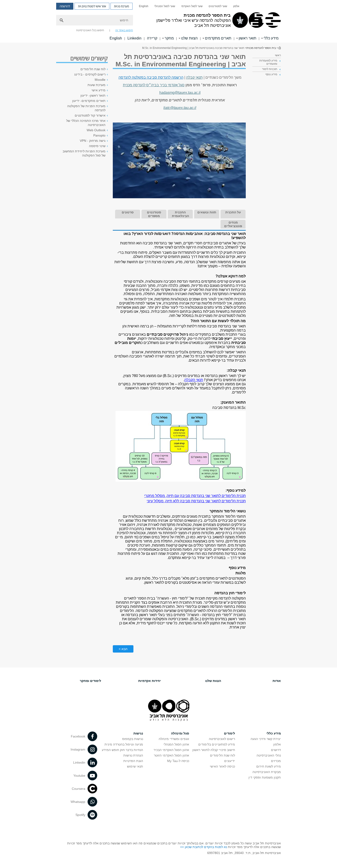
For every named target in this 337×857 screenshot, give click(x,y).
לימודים (229, 733)
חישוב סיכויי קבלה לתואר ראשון (213, 750)
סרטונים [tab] (128, 212)
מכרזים (276, 761)
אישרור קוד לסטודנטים (90, 115)
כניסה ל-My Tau (178, 761)
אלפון (236, 6)
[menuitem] (236, 6)
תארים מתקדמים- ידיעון (88, 101)
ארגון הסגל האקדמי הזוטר (171, 755)
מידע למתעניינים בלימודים (216, 744)
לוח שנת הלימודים (92, 69)
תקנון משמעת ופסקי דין (265, 777)
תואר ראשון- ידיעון (92, 95)
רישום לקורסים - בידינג (89, 74)
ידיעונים (229, 761)
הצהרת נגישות (133, 755)
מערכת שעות (96, 85)
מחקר (169, 38)
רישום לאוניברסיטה (222, 739)
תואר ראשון (247, 38)
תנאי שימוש (135, 766)
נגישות (138, 733)
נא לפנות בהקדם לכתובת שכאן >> (203, 847)
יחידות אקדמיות (149, 681)
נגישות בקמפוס (132, 739)
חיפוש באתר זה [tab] (124, 30)
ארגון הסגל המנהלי (176, 744)
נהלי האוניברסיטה (269, 755)
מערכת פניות (121, 6)
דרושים (276, 750)
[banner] (168, 21)
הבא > (123, 649)
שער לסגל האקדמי (192, 6)
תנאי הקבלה (193, 380)
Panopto (99, 135)
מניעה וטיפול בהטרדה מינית (124, 744)
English (143, 6)
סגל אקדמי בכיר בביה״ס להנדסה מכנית (154, 85)
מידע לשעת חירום (268, 766)
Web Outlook (96, 130)
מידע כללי (271, 38)
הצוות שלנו (189, 38)
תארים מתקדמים (218, 38)
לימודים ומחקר (90, 681)
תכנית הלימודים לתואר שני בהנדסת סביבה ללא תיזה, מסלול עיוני (196, 501)
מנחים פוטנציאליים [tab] (233, 224)
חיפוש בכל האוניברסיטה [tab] (90, 30)
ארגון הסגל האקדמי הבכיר (171, 750)
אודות (277, 681)
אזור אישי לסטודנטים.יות (92, 6)
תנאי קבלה (194, 77)
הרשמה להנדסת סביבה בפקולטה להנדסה (151, 77)
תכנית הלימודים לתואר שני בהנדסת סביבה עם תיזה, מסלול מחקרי (195, 496)
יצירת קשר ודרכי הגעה (266, 739)
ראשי (278, 55)
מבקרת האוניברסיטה (266, 772)
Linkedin (134, 38)
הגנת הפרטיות (133, 761)
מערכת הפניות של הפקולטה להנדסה (86, 108)
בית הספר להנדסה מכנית (279, 48)
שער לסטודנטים (218, 6)
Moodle (100, 79)
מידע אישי (98, 90)
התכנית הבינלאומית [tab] (180, 214)
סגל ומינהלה (180, 733)
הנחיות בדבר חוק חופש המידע (122, 750)
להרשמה (65, 6)
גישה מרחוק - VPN (92, 140)
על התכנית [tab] (233, 212)
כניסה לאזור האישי (222, 766)
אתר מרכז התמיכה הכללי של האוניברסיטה (85, 123)
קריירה (152, 38)
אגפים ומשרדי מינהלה (174, 739)
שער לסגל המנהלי (164, 6)
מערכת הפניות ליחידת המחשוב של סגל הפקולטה (84, 153)
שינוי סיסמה (97, 146)
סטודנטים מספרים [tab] (154, 214)
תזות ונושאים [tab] (206, 212)
